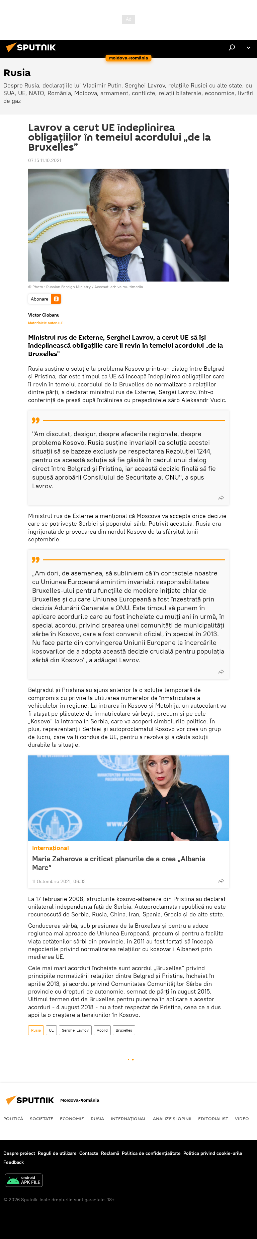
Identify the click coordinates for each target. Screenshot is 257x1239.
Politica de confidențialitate (151, 1153)
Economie (72, 1118)
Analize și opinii (172, 1118)
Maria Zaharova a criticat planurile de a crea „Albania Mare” (118, 863)
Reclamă (110, 1153)
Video (242, 1118)
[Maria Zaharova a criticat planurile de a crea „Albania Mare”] (128, 798)
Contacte (88, 1153)
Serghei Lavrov (75, 1030)
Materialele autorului (45, 323)
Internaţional (50, 848)
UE (51, 1030)
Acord (102, 1030)
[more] (221, 497)
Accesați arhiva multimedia (118, 286)
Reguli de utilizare (57, 1153)
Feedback (13, 1162)
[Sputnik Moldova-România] (32, 53)
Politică (13, 1118)
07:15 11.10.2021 (44, 160)
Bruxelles (124, 1030)
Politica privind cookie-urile (212, 1153)
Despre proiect (19, 1153)
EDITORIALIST (213, 1118)
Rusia (36, 1030)
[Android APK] (24, 1181)
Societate (41, 1118)
